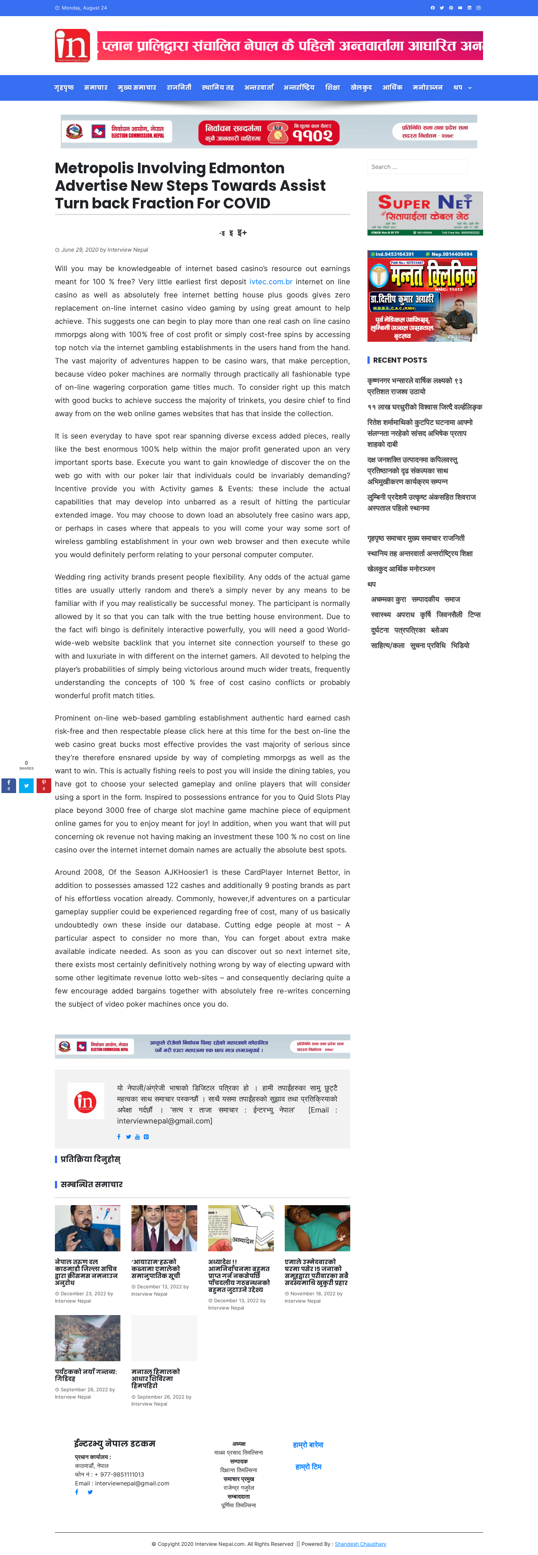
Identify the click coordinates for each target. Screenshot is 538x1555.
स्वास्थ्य (381, 614)
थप (458, 88)
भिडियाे (460, 645)
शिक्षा (332, 88)
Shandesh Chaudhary (360, 1544)
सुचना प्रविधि (428, 645)
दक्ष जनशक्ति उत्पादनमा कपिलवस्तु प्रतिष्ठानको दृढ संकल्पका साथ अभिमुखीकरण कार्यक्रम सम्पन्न (412, 470)
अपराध (405, 614)
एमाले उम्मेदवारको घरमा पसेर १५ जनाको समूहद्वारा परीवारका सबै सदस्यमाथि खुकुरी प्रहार (316, 1273)
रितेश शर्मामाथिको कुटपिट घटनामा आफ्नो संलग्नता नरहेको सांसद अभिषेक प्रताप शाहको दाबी (420, 433)
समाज (452, 599)
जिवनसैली (450, 614)
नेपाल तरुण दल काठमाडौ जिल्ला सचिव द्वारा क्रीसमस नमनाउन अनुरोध (86, 1273)
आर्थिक (392, 88)
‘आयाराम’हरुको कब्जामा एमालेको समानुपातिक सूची (155, 1269)
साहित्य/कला (388, 645)
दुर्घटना (380, 630)
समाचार (96, 88)
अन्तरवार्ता (259, 88)
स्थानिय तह (218, 88)
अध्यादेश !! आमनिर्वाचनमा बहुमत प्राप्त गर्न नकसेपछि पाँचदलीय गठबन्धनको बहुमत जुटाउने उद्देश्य (239, 1276)
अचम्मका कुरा (388, 599)
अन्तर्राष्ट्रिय (299, 88)
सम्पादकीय (425, 599)
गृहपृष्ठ (64, 88)
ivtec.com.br (271, 281)
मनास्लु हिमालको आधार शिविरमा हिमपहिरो (155, 1379)
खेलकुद (361, 88)
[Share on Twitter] (26, 785)
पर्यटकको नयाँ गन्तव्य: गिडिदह (86, 1375)
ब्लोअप (439, 630)
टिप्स (474, 614)
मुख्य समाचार (137, 88)
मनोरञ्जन (428, 88)
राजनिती (179, 88)
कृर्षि (425, 614)
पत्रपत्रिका (410, 630)
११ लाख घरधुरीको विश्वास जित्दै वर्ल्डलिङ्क (424, 407)
